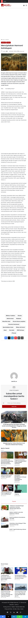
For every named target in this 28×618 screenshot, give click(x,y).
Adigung (17, 494)
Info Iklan (15, 608)
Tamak (14, 333)
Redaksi (13, 606)
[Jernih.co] (6, 5)
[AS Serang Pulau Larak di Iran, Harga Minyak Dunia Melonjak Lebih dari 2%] (21, 587)
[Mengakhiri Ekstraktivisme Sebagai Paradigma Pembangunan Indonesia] (21, 470)
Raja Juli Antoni (21, 327)
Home (3, 39)
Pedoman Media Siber (20, 606)
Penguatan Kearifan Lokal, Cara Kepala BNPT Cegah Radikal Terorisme (21, 461)
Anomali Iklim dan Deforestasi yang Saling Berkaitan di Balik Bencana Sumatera (7, 461)
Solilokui (7, 39)
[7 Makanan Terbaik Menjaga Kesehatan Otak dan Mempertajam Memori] (4, 507)
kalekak (19, 318)
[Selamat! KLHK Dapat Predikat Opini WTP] (7, 470)
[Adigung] (21, 489)
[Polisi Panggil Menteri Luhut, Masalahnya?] (7, 488)
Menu (18, 608)
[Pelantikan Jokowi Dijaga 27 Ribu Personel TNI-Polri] (4, 525)
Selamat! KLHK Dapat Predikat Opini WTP (6, 476)
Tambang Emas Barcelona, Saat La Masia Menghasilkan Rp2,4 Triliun (6, 577)
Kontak (22, 608)
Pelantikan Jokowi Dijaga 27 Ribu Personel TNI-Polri (18, 524)
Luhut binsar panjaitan (19, 321)
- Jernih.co (16, 604)
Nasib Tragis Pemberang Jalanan (18, 529)
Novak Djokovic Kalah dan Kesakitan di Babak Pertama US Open (21, 577)
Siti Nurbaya (21, 330)
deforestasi (10, 318)
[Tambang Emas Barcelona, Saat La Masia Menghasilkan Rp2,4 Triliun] (7, 570)
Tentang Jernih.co (7, 606)
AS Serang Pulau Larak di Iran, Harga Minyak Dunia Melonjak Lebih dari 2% (20, 594)
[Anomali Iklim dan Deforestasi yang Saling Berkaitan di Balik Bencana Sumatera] (7, 455)
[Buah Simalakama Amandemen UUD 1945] (4, 519)
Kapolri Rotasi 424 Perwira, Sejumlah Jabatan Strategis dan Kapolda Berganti (7, 594)
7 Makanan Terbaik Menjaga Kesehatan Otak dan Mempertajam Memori (17, 507)
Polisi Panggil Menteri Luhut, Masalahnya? (6, 493)
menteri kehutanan (14, 324)
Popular (14, 501)
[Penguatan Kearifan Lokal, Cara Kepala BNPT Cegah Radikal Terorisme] (21, 455)
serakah (12, 330)
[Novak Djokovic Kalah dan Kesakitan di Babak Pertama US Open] (21, 570)
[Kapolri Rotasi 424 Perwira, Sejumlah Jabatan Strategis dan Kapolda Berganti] (7, 587)
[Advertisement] (14, 23)
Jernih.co (4, 51)
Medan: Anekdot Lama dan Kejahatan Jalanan (16, 513)
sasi (5, 330)
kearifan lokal (6, 321)
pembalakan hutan (8, 327)
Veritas (8, 42)
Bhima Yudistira (11, 315)
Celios (20, 315)
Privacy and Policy (8, 608)
